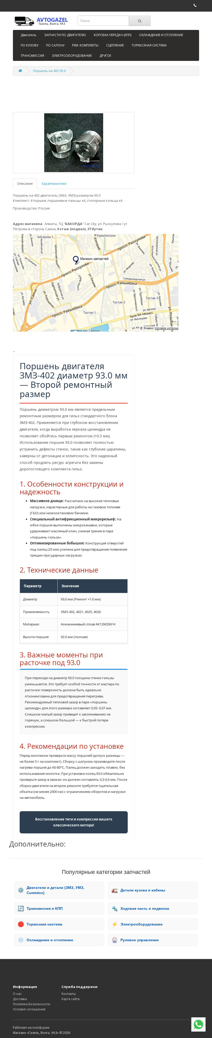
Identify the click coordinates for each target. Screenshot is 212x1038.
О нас (17, 994)
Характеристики (54, 183)
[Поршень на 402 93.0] (73, 142)
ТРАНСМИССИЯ (32, 55)
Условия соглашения (29, 1009)
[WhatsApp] (198, 1024)
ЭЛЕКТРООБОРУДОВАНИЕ (72, 55)
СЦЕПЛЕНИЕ (115, 45)
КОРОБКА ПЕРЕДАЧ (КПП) (112, 35)
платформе (41, 1027)
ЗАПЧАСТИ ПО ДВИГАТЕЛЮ (65, 35)
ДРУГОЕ (105, 55)
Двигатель (28, 35)
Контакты (69, 994)
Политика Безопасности (31, 1004)
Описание (25, 183)
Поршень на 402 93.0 (49, 71)
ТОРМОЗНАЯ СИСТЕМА (149, 45)
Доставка (20, 999)
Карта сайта (71, 999)
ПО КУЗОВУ (29, 45)
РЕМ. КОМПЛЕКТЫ (85, 45)
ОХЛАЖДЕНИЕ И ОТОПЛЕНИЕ (161, 35)
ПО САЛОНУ (55, 45)
